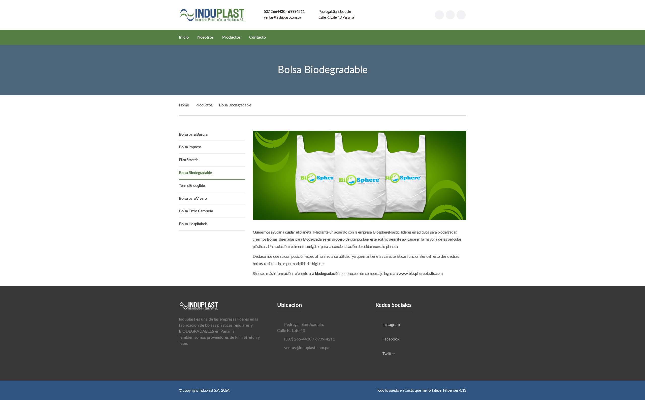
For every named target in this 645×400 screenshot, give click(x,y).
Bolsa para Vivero (193, 198)
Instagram (391, 325)
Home (184, 105)
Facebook (390, 339)
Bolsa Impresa (190, 147)
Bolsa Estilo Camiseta (196, 211)
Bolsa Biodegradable (195, 173)
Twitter (388, 354)
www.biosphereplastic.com (421, 274)
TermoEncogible (192, 186)
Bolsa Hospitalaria (193, 224)
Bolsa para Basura (193, 134)
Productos (204, 105)
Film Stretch (188, 160)
